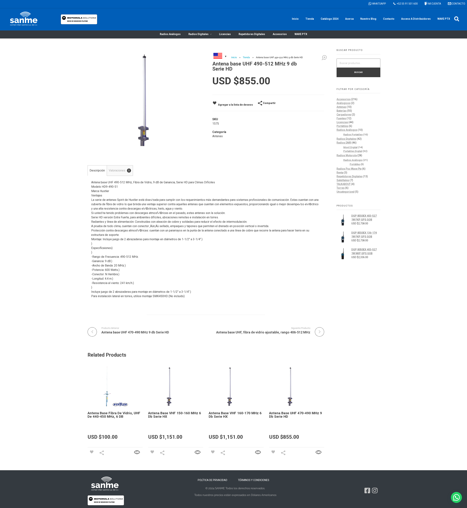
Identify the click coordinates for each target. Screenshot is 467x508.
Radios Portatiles (353, 134)
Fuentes (341, 118)
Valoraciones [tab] (119, 170)
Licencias (342, 122)
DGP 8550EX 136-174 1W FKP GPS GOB (364, 234)
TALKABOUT (344, 184)
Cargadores (344, 114)
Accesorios (344, 99)
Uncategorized (345, 191)
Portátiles (342, 126)
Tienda (246, 57)
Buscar (358, 72)
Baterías (342, 110)
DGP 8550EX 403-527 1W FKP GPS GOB (364, 217)
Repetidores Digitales (349, 176)
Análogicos (343, 103)
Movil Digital (350, 147)
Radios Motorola (347, 155)
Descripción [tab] (97, 170)
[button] (456, 18)
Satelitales (343, 180)
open (324, 57)
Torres (341, 187)
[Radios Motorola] (23, 19)
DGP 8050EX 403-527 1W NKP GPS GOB (364, 251)
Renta (340, 172)
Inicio (234, 57)
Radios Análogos (347, 129)
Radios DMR (344, 142)
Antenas (217, 136)
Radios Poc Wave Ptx (349, 168)
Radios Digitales (346, 138)
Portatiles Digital (352, 151)
